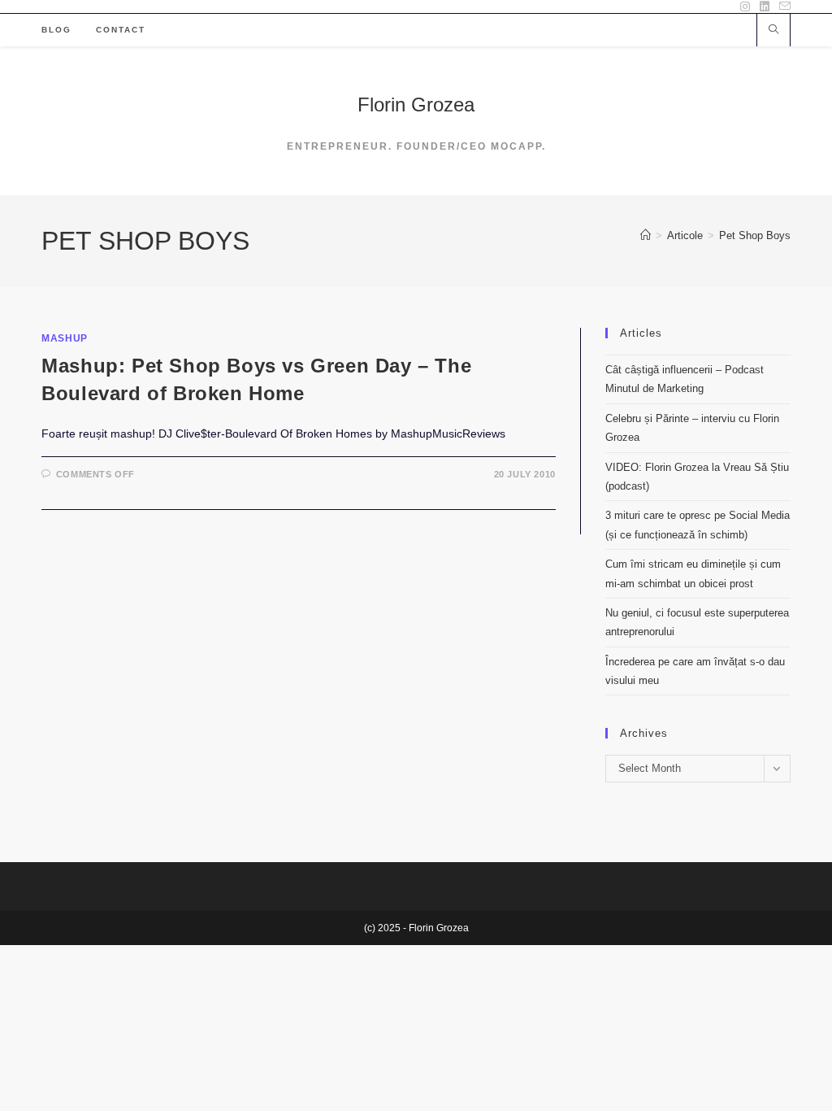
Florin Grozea (416, 104)
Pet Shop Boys (755, 235)
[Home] (645, 235)
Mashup (64, 338)
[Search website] (773, 31)
